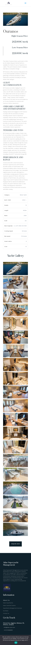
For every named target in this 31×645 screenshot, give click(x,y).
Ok (16, 642)
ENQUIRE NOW (15, 543)
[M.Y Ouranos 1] (15, 25)
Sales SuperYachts (8, 602)
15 (22, 24)
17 (25, 24)
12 (18, 24)
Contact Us (6, 613)
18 (26, 24)
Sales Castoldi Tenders (9, 605)
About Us (6, 600)
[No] (29, 640)
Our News (5, 610)
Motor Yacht (23, 195)
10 (15, 24)
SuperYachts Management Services (12, 608)
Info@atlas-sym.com (9, 627)
